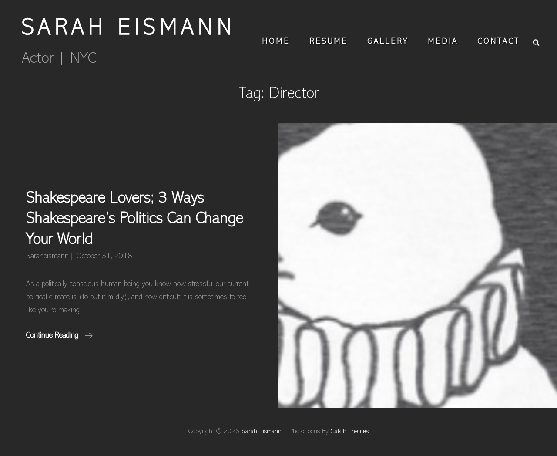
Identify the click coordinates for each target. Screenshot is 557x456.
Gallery (387, 41)
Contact (498, 41)
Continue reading (59, 337)
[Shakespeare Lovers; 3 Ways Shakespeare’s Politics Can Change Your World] (417, 265)
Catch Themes (350, 432)
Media (443, 41)
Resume (328, 41)
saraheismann (47, 256)
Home (276, 41)
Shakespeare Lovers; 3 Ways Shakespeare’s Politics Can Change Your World (134, 219)
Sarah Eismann (129, 29)
